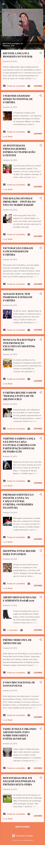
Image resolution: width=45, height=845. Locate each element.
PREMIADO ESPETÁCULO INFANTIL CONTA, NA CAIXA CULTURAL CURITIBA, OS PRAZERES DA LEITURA (18, 501)
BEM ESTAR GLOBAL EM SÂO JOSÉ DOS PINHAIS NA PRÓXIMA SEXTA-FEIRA (19, 781)
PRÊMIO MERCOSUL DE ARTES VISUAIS (17, 641)
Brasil (10, 136)
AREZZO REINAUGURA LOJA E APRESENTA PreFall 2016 (19, 599)
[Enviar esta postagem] (28, 87)
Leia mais (38, 86)
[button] (40, 53)
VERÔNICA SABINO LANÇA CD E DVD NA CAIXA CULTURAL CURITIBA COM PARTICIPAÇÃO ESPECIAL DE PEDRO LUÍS (19, 445)
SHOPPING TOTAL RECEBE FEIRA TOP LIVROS (19, 552)
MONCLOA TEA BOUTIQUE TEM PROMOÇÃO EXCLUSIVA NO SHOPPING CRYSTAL (19, 344)
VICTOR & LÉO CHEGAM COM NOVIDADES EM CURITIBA (18, 251)
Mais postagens (22, 827)
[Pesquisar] (41, 5)
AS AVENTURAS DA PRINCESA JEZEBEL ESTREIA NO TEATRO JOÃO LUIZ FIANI (19, 150)
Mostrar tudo (35, 43)
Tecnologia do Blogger (24, 836)
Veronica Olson (28, 840)
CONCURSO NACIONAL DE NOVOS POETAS (19, 684)
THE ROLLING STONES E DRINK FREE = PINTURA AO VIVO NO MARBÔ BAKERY (19, 201)
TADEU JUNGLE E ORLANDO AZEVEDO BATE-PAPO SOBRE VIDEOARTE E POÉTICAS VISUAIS (19, 733)
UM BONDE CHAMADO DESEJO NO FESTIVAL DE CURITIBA (18, 99)
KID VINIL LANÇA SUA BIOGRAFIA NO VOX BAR (17, 55)
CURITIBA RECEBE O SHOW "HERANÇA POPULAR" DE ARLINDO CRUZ (19, 396)
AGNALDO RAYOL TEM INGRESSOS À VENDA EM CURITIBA (17, 297)
